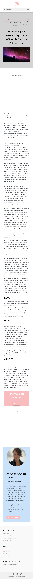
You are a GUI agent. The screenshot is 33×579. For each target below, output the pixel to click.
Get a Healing (12, 517)
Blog (5, 553)
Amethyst (19, 120)
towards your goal (17, 237)
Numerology (12, 19)
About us (6, 551)
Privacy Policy (8, 535)
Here (15, 403)
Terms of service (8, 540)
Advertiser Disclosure (10, 538)
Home (6, 19)
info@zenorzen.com (12, 564)
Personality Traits (23, 19)
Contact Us (7, 533)
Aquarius (18, 114)
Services (6, 549)
